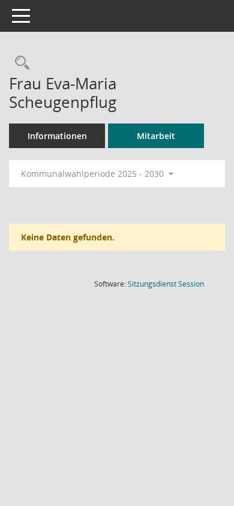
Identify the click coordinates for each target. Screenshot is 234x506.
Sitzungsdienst (166, 284)
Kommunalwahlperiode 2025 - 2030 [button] (93, 173)
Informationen (57, 135)
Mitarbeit (156, 135)
